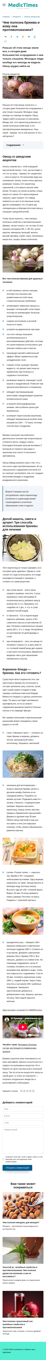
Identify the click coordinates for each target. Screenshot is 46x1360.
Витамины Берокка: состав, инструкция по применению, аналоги (20, 1048)
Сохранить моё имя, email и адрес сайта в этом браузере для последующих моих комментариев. (24, 1159)
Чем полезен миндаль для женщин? (21, 1222)
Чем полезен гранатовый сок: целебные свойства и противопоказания (18, 1324)
